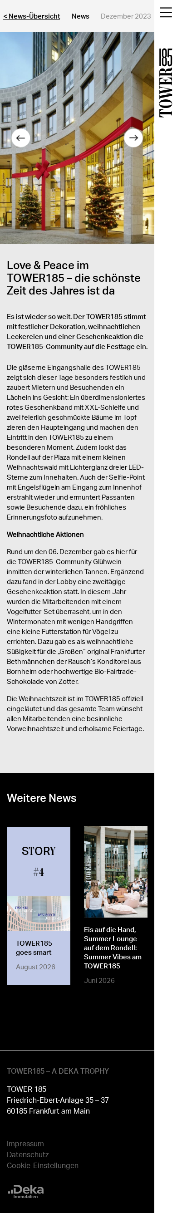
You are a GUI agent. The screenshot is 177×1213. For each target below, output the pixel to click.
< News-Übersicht (31, 15)
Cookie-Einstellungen (43, 1165)
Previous (20, 138)
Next (134, 138)
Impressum (25, 1143)
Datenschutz (28, 1154)
